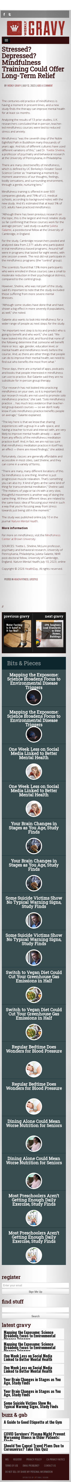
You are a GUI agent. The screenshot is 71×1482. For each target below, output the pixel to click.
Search (35, 1316)
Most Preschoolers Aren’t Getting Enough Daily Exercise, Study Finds (34, 1200)
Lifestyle (33, 579)
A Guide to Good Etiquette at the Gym (33, 1422)
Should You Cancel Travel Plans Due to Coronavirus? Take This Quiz (34, 1447)
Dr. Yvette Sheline (53, 150)
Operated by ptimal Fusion (35, 1477)
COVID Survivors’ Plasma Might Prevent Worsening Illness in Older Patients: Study (34, 1437)
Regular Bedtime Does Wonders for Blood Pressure (34, 1049)
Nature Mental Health (24, 521)
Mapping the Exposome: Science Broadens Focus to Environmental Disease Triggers (33, 681)
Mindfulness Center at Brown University (31, 537)
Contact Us (50, 1465)
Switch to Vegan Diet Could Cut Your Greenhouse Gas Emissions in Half (34, 976)
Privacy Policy (34, 1459)
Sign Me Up (35, 1291)
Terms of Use (11, 1465)
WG (7, 1459)
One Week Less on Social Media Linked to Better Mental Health (34, 753)
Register (17, 1459)
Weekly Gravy (14, 85)
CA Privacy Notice (55, 1459)
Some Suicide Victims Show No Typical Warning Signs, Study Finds (34, 902)
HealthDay (31, 569)
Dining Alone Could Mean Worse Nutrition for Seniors (34, 1123)
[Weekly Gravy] (35, 28)
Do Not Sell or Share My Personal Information (29, 1471)
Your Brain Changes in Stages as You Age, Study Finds (34, 828)
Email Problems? (31, 1465)
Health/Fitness (21, 579)
